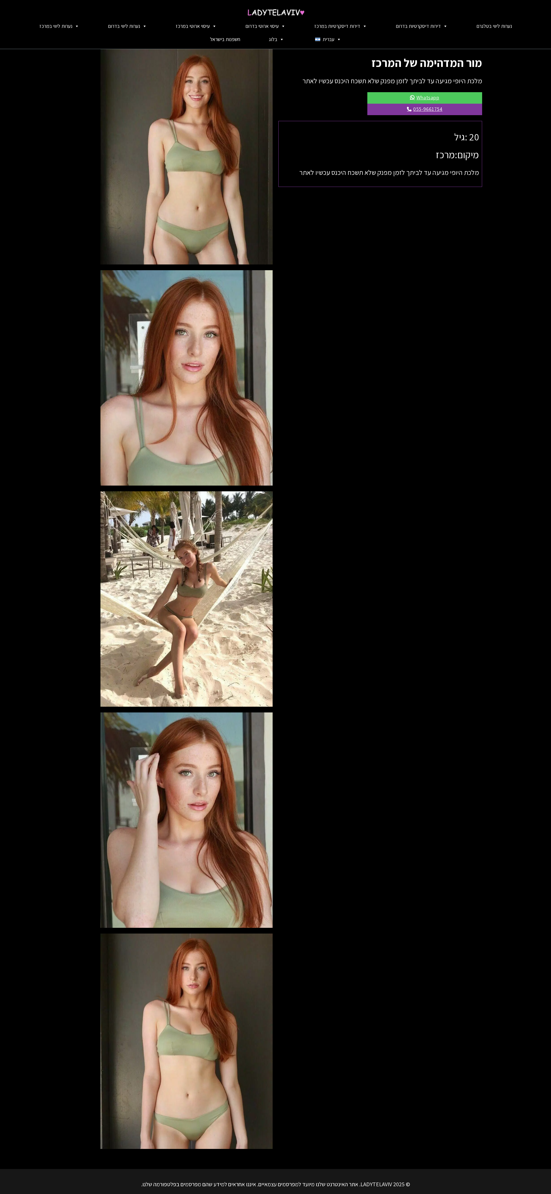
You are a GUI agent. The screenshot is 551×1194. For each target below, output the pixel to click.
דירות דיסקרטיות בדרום (418, 26)
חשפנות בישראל (225, 39)
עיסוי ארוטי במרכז (193, 26)
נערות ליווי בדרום (124, 26)
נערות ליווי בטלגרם (494, 26)
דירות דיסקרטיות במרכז (337, 26)
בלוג (273, 39)
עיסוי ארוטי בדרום (262, 26)
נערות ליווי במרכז (55, 26)
